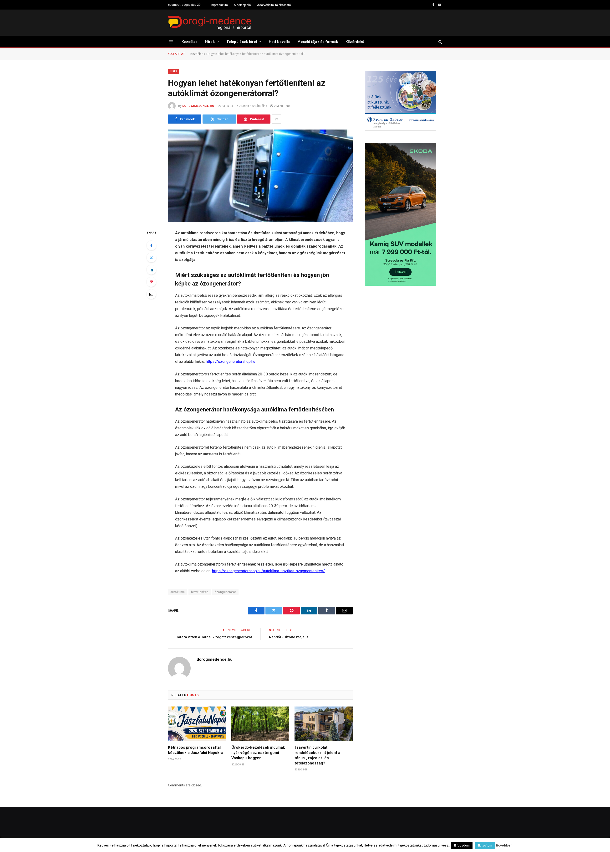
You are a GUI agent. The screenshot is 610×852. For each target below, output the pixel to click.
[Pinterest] (151, 282)
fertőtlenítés (199, 592)
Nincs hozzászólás (254, 106)
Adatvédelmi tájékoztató (274, 5)
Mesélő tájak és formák (317, 42)
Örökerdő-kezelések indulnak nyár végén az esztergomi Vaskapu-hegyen (258, 752)
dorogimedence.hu (198, 106)
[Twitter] (151, 257)
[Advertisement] (403, 328)
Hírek (210, 42)
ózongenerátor (225, 592)
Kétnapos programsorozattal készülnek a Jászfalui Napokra (195, 750)
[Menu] (171, 41)
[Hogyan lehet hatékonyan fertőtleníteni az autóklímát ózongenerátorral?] (260, 176)
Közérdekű (355, 42)
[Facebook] (151, 245)
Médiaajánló (242, 5)
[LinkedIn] (151, 270)
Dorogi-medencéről (325, 844)
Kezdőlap (190, 42)
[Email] (151, 294)
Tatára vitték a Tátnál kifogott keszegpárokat (214, 637)
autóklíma (177, 592)
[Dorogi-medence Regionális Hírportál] (209, 22)
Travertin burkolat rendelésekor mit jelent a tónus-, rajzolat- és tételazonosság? (317, 755)
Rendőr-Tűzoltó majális (288, 637)
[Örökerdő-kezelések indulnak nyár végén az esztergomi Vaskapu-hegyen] (260, 724)
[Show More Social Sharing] (276, 119)
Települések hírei (241, 42)
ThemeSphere (221, 844)
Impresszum (219, 5)
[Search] (439, 41)
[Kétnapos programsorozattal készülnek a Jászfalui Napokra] (197, 724)
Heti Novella (279, 42)
